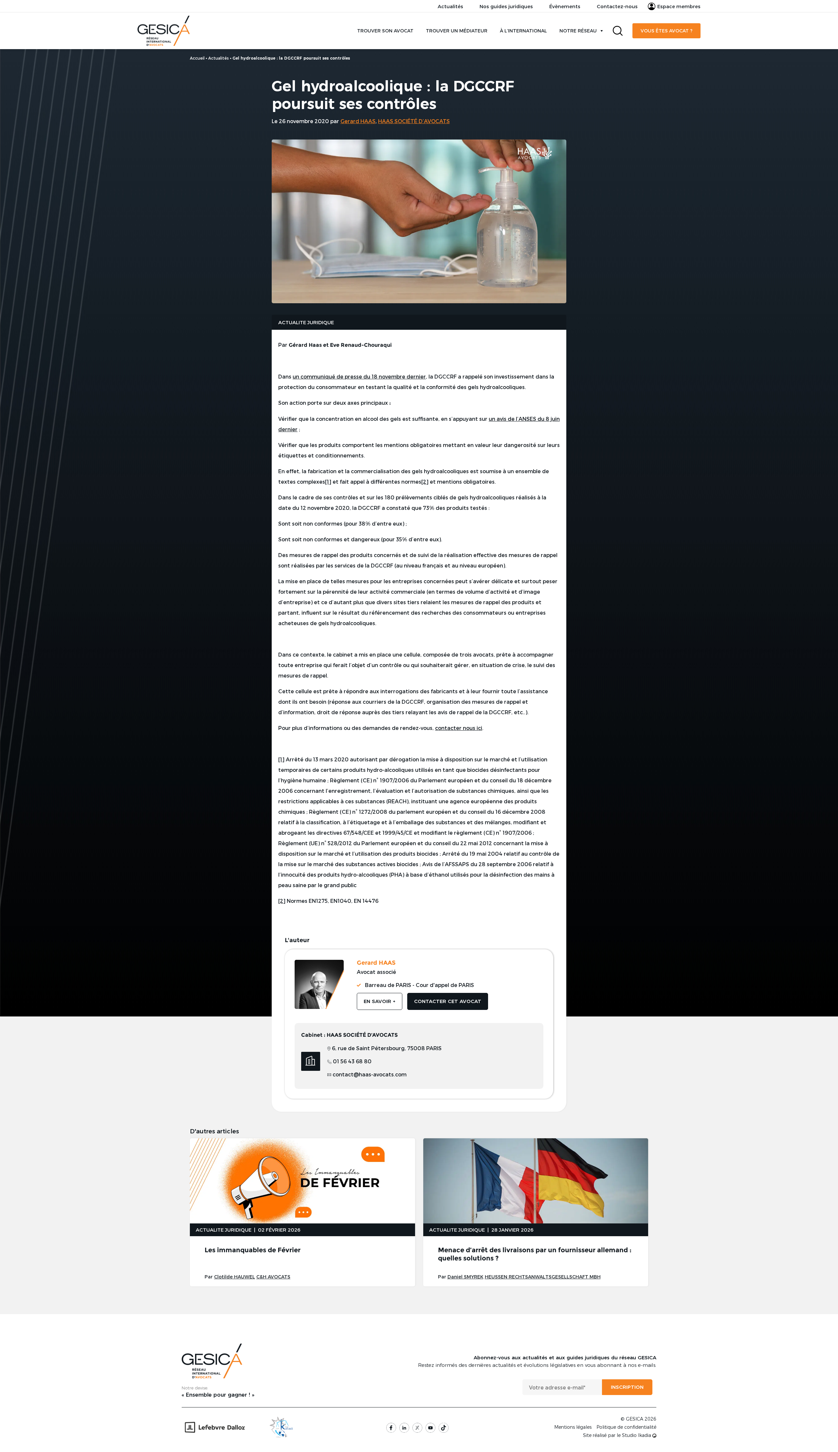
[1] (328, 481)
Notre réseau (578, 30)
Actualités (450, 6)
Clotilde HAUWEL (234, 1276)
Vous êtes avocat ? (666, 30)
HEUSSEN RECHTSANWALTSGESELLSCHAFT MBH (543, 1276)
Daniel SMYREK (465, 1276)
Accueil (197, 58)
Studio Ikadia (637, 1435)
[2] (424, 481)
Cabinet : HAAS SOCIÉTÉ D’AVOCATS (349, 1035)
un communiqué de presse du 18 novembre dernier (359, 376)
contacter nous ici (458, 728)
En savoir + (379, 1001)
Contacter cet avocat (447, 1001)
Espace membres (679, 6)
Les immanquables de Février (253, 1250)
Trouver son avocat (385, 30)
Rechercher (618, 31)
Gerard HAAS (357, 121)
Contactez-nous (617, 6)
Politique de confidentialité (626, 1427)
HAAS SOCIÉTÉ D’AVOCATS (414, 121)
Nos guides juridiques (506, 6)
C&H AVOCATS (273, 1276)
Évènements (564, 6)
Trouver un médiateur (456, 30)
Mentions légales (573, 1427)
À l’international (523, 30)
